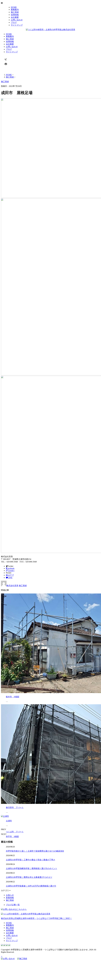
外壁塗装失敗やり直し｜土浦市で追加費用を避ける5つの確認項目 (35, 851)
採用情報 (15, 15)
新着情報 (10, 898)
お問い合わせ (17, 20)
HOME (14, 7)
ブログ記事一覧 (13, 905)
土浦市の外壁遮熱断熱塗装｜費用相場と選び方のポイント (31, 868)
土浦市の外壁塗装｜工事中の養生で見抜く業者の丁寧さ (30, 860)
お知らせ (10, 895)
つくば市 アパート (15, 832)
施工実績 (15, 12)
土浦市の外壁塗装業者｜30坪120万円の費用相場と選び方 (31, 886)
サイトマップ (17, 25)
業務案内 (15, 9)
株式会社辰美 (12, 586)
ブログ (14, 22)
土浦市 (9, 821)
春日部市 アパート (15, 807)
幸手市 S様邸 (12, 836)
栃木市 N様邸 (12, 697)
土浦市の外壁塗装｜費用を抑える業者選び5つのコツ (29, 877)
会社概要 (15, 17)
